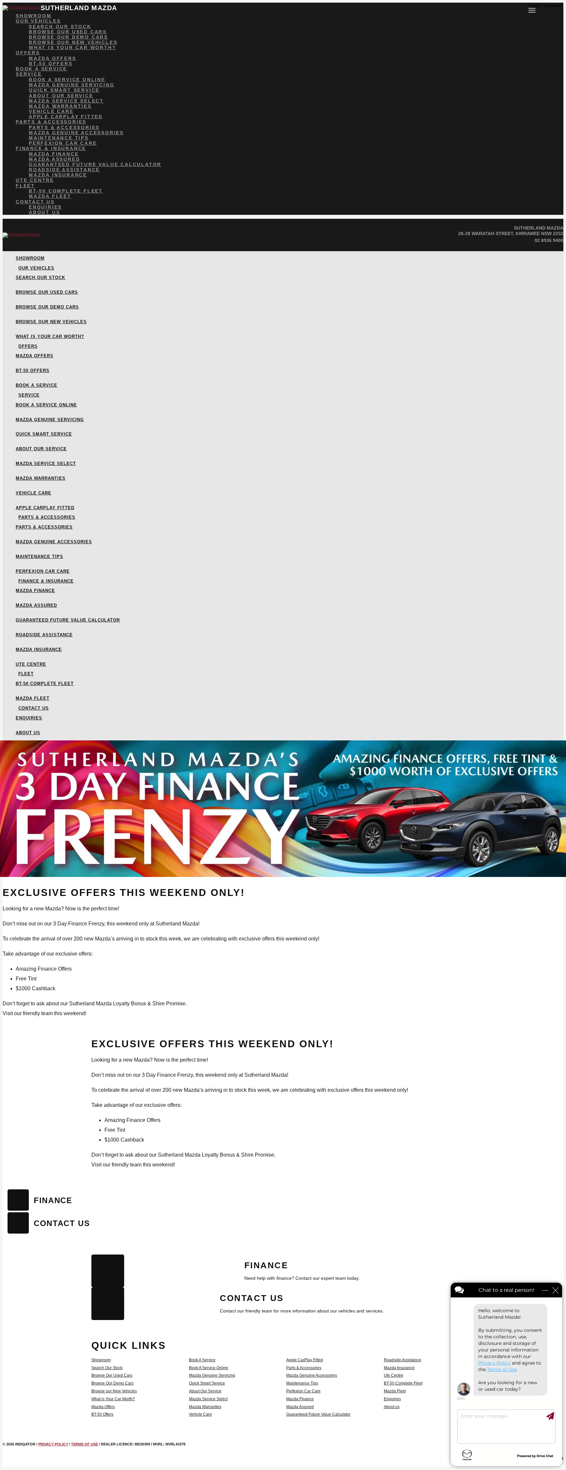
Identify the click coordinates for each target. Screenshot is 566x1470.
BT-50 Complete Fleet (403, 1383)
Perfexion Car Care (303, 1391)
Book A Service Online (208, 1368)
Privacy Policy (53, 1444)
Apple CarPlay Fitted (304, 1360)
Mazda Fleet (395, 1391)
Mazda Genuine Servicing (212, 1375)
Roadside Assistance (402, 1360)
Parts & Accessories (303, 1368)
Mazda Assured (300, 1407)
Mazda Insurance (399, 1368)
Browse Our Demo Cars (112, 1383)
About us (392, 1407)
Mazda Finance (300, 1399)
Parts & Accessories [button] (51, 121)
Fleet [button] (25, 185)
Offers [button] (28, 52)
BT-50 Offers (102, 1414)
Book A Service (202, 1360)
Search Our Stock (107, 1368)
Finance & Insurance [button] (51, 148)
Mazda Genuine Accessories (311, 1375)
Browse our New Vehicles (114, 1391)
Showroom (101, 1360)
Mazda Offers (103, 1407)
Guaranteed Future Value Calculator (318, 1414)
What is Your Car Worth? (113, 1399)
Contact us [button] (35, 201)
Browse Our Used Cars (111, 1375)
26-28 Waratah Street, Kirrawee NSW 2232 (510, 233)
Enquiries (392, 1399)
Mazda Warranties (205, 1407)
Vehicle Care (200, 1414)
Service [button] (29, 74)
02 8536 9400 (549, 240)
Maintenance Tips (302, 1383)
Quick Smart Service (207, 1383)
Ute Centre (393, 1375)
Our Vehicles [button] (38, 21)
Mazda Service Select (208, 1399)
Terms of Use (84, 1444)
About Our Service (205, 1391)
